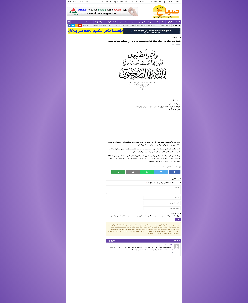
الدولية (131, 1)
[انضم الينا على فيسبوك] (69, 25)
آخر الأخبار (177, 1)
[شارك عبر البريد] (133, 171)
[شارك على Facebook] (174, 171)
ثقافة (126, 1)
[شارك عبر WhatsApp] (147, 171)
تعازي (173, 37)
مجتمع (165, 1)
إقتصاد (160, 1)
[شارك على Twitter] (161, 171)
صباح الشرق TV (113, 1)
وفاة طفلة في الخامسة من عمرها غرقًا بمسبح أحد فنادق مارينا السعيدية (168, 25)
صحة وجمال (105, 1)
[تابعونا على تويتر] (73, 25)
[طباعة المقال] (118, 171)
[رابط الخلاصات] (76, 25)
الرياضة (121, 1)
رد (172, 252)
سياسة (136, 1)
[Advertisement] (143, 125)
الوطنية (142, 1)
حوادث (155, 1)
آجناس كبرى (149, 1)
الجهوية (171, 1)
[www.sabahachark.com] (159, 11)
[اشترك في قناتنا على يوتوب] (80, 25)
